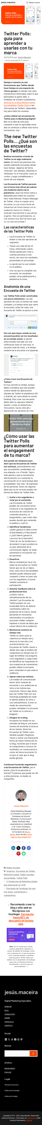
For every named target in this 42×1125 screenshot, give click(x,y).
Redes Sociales (13, 868)
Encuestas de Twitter (25, 871)
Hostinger (28, 1120)
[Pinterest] (18, 854)
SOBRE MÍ (8, 1006)
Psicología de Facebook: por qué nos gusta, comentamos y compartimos (20, 892)
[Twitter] (18, 848)
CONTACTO (8, 1025)
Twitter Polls (21, 878)
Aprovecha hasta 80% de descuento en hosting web (21, 918)
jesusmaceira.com (17, 842)
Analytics (10, 871)
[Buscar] (33, 1053)
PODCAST (7, 1072)
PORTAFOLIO (9, 1022)
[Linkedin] (13, 848)
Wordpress (31, 1118)
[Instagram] (29, 848)
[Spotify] (24, 854)
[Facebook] (24, 848)
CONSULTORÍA (9, 1014)
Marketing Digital (11, 875)
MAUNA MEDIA (9, 1068)
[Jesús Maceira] (8, 2)
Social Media (9, 878)
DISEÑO (7, 1018)
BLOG (6, 1010)
